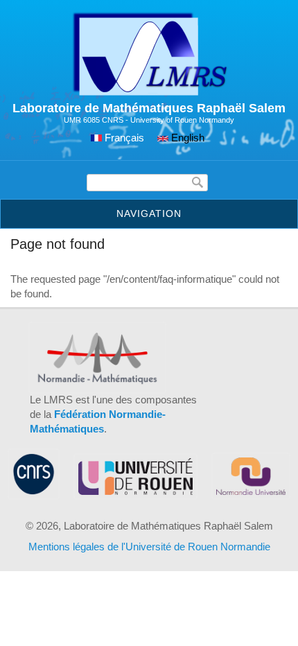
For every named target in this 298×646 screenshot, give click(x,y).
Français (123, 137)
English (186, 137)
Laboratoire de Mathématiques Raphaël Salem (149, 108)
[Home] (149, 93)
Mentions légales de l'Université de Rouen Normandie (149, 546)
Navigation (149, 213)
